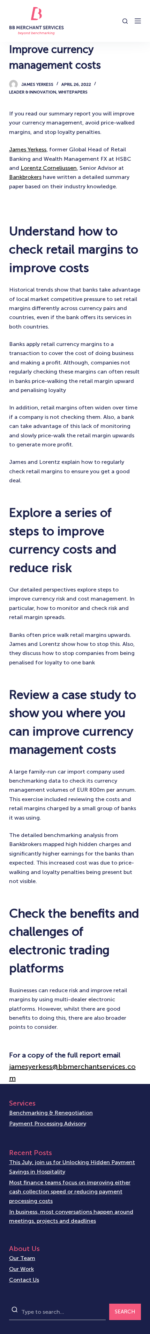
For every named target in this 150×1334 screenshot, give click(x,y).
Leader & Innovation (32, 92)
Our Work (21, 1269)
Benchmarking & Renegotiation (51, 1112)
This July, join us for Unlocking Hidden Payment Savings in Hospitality (72, 1167)
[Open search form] (125, 21)
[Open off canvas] (138, 21)
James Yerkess (27, 149)
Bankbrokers (25, 177)
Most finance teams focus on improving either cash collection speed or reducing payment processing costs (69, 1191)
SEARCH (125, 1312)
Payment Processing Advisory (47, 1123)
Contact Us (24, 1279)
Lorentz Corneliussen (49, 168)
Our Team (22, 1258)
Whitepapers (73, 92)
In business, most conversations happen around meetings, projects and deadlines (71, 1216)
